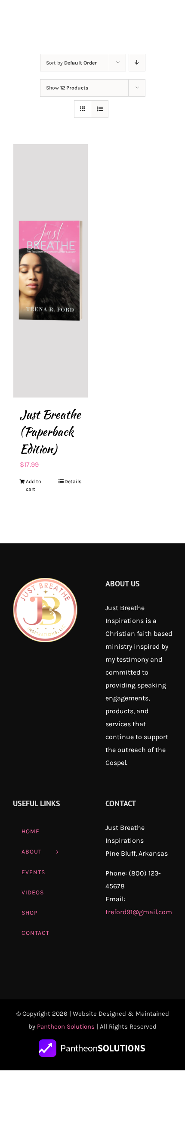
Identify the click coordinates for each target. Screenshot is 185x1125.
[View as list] (99, 109)
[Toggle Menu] (166, 19)
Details (73, 481)
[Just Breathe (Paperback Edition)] (50, 271)
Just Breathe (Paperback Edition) (50, 432)
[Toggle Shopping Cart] (136, 19)
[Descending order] (137, 62)
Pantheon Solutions (66, 1026)
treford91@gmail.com (138, 912)
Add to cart (33, 485)
